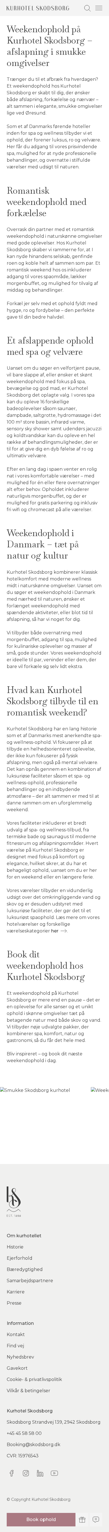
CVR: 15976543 (23, 1455)
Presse (14, 1303)
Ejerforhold (19, 1258)
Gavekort (17, 1368)
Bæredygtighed (25, 1269)
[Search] (87, 8)
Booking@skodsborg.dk (33, 1444)
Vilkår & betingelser (28, 1390)
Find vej (15, 1345)
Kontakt (16, 1334)
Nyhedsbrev (20, 1357)
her (54, 931)
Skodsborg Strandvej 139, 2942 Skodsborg (54, 1422)
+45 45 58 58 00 (24, 1433)
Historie (15, 1247)
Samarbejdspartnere (30, 1280)
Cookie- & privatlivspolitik (34, 1379)
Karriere (16, 1292)
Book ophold (41, 1519)
